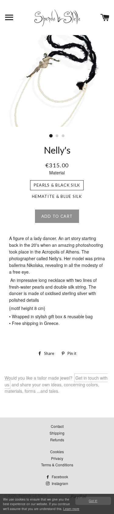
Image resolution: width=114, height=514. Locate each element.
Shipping (57, 433)
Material (57, 173)
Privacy (57, 458)
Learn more (71, 508)
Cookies (57, 451)
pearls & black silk (57, 185)
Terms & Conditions (57, 464)
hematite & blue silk (57, 196)
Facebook (59, 476)
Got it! (93, 500)
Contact (57, 426)
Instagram (59, 483)
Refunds (57, 439)
